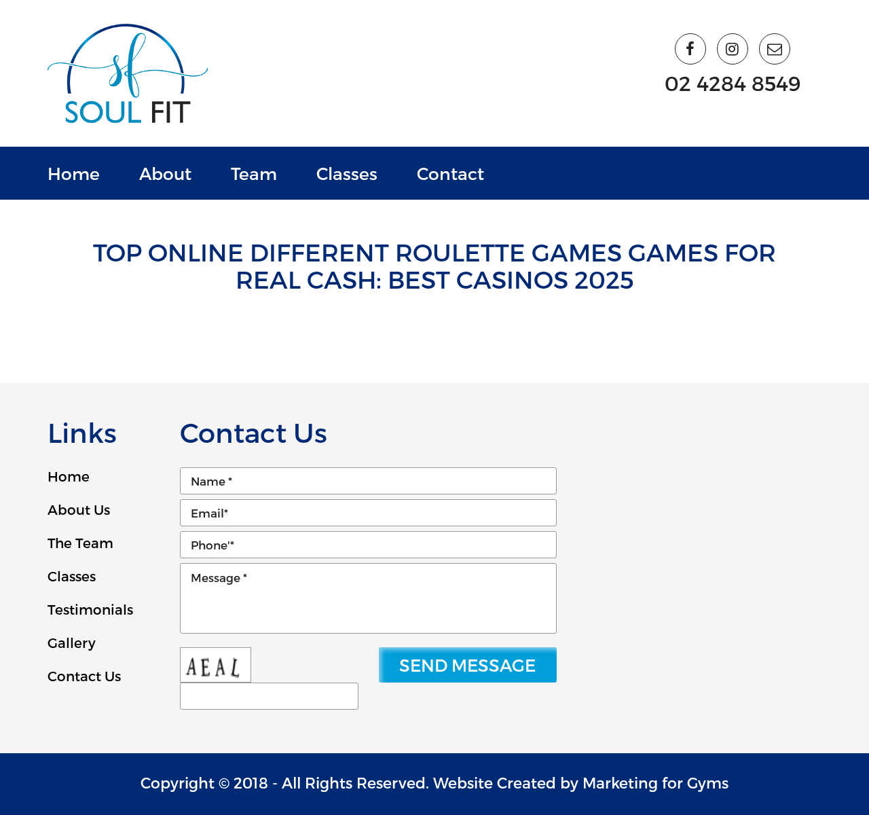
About (165, 173)
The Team (80, 543)
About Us (79, 509)
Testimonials (90, 609)
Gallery (72, 642)
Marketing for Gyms (655, 782)
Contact (450, 173)
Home (74, 173)
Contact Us (84, 676)
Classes (346, 173)
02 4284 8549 (732, 83)
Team (254, 173)
